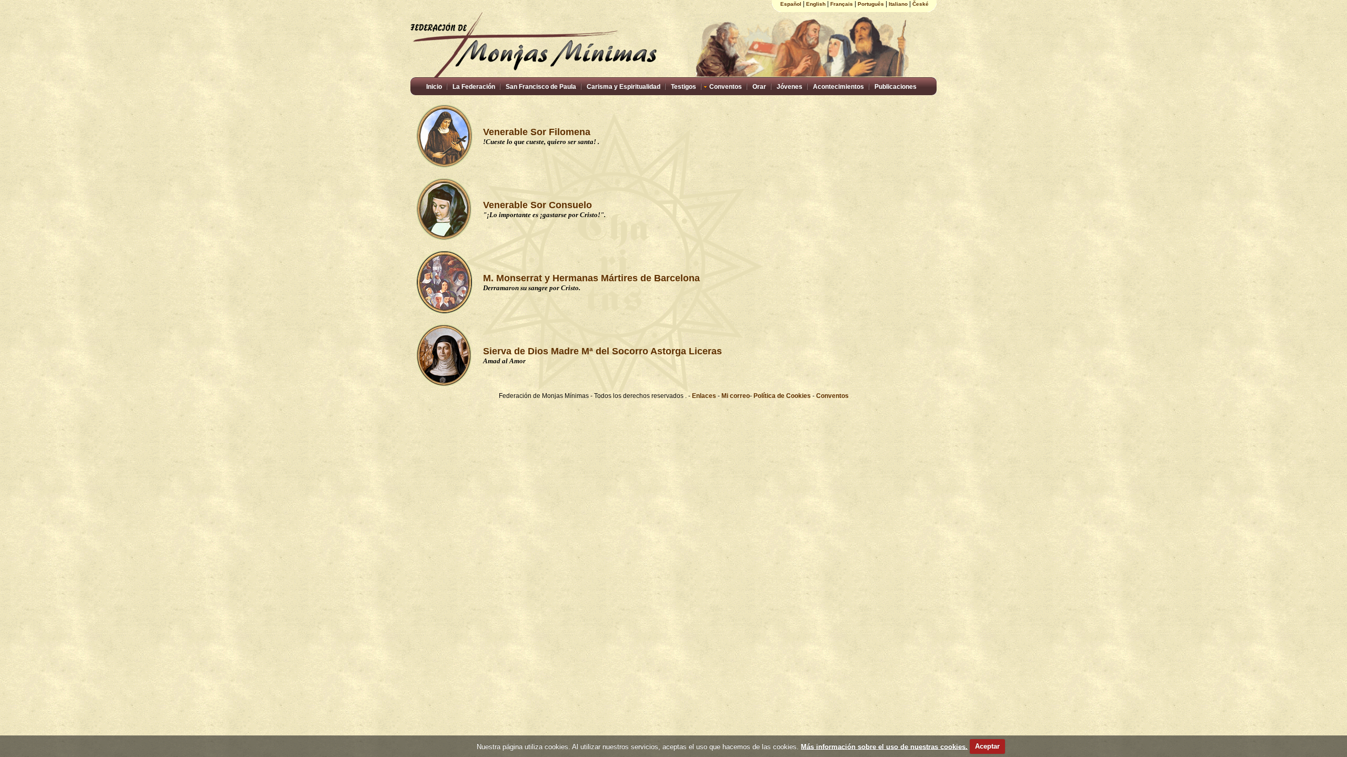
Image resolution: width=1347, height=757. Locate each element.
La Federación (474, 86)
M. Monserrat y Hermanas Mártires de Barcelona (591, 278)
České (920, 4)
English (816, 4)
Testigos (683, 86)
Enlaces (705, 396)
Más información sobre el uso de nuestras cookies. (884, 746)
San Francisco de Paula (541, 86)
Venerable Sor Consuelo (537, 205)
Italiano (898, 4)
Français (841, 4)
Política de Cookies (782, 396)
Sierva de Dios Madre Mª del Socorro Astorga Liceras (602, 351)
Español (790, 4)
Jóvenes (789, 86)
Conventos (725, 86)
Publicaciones (895, 86)
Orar (759, 86)
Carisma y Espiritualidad (623, 86)
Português (871, 4)
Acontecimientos (838, 86)
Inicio (434, 86)
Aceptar (987, 746)
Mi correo (735, 396)
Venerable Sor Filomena (536, 132)
